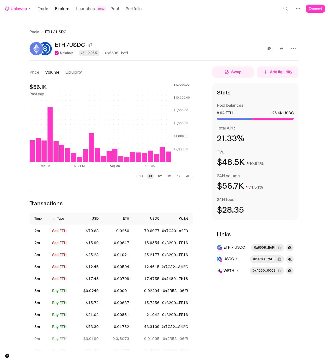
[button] (18, 8)
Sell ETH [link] (59, 230)
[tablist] (164, 176)
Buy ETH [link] (59, 290)
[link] (40, 231)
